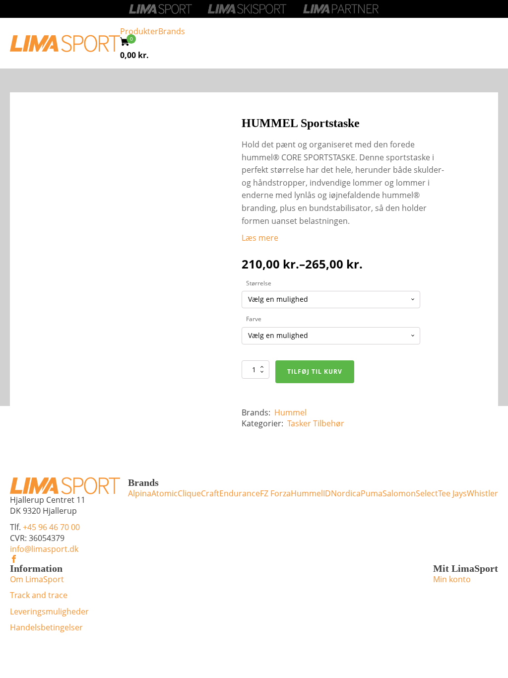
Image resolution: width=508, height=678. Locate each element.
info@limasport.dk (44, 548)
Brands (171, 31)
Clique (189, 493)
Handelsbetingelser (46, 627)
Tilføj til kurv (314, 371)
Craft (210, 493)
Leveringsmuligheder (49, 611)
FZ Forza (275, 493)
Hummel (290, 412)
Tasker (299, 423)
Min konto (452, 579)
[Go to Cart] (128, 43)
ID (327, 493)
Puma (371, 493)
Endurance (239, 493)
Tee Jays (452, 493)
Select (427, 493)
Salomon (399, 493)
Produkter (139, 31)
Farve (253, 319)
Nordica (346, 493)
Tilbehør (328, 423)
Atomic (164, 493)
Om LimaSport (37, 579)
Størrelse (258, 283)
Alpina (139, 493)
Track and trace (38, 595)
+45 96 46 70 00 (51, 527)
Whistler (482, 493)
